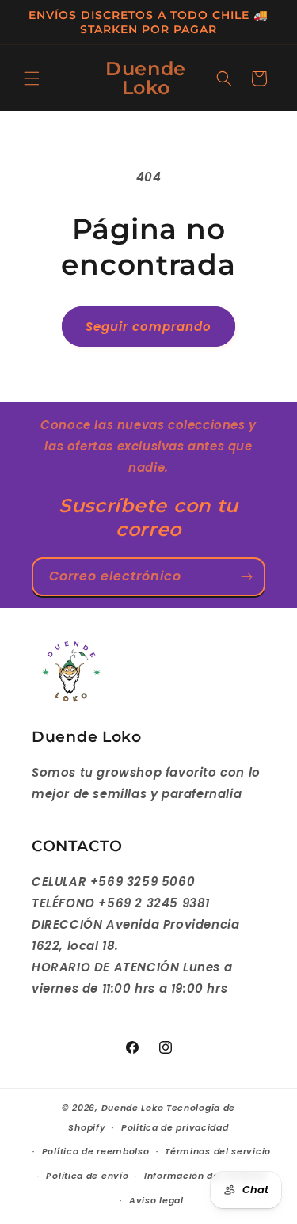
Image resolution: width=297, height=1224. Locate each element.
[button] (31, 78)
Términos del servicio (218, 1151)
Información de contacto (205, 1175)
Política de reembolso (96, 1151)
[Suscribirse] (246, 576)
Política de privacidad (174, 1127)
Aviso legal (156, 1200)
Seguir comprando (148, 326)
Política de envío (87, 1175)
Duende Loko (132, 1107)
